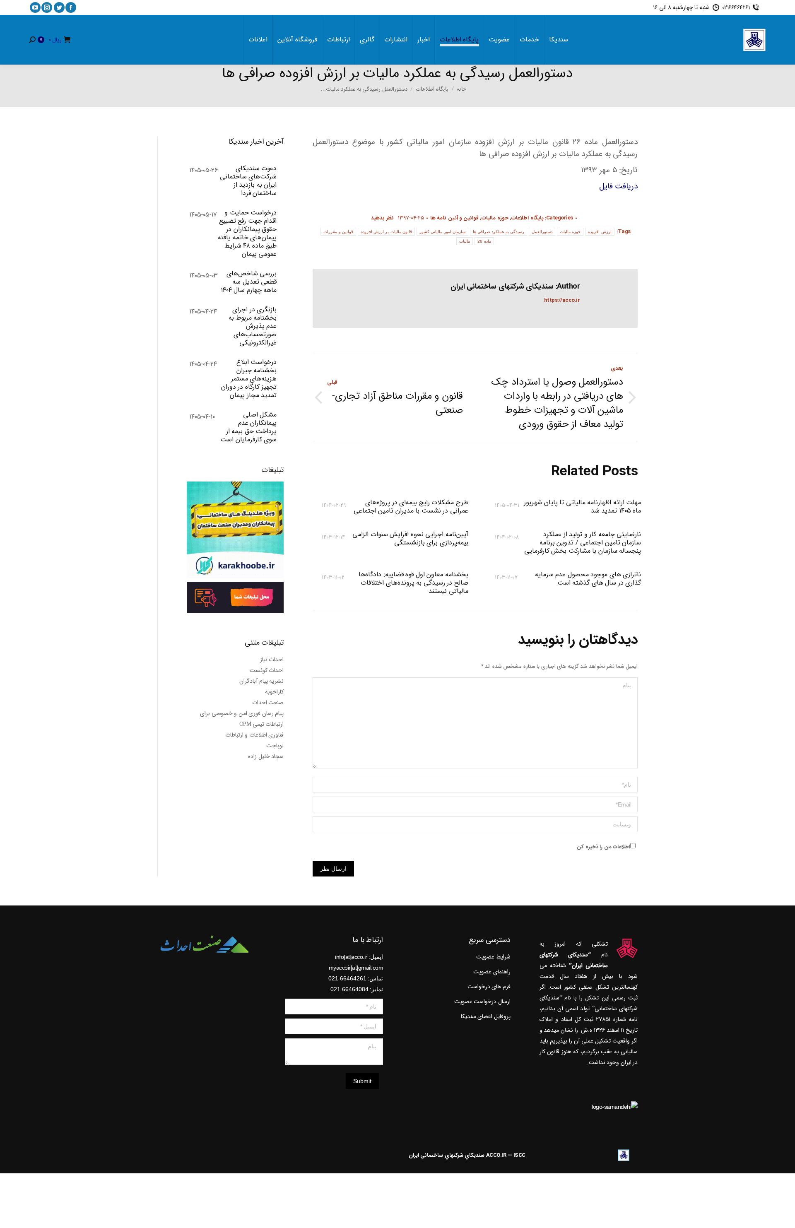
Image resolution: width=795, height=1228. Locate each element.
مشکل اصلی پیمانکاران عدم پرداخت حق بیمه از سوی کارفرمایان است (248, 427)
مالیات (464, 241)
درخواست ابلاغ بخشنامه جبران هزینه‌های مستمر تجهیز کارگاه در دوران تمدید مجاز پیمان (249, 379)
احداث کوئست (267, 670)
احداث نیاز (272, 659)
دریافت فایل (618, 186)
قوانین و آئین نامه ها (454, 218)
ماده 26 (484, 241)
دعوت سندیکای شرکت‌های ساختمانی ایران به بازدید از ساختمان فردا (248, 180)
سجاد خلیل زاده (266, 756)
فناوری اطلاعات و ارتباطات (254, 734)
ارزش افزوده (599, 231)
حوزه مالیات (495, 218)
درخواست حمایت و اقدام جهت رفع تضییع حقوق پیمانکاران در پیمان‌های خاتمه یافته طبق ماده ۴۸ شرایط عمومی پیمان (247, 233)
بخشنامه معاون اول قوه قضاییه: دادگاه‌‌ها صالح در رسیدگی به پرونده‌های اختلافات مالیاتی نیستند (413, 583)
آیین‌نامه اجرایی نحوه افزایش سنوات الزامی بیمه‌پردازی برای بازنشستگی (410, 539)
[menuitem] (558, 40)
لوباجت (275, 745)
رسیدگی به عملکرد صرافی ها (498, 231)
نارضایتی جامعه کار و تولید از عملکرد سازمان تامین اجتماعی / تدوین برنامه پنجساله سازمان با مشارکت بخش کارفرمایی (582, 542)
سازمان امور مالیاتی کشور (442, 231)
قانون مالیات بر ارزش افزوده (386, 231)
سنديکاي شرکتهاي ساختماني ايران (447, 1155)
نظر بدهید (382, 218)
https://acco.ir (562, 300)
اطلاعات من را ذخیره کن (603, 847)
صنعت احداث (268, 702)
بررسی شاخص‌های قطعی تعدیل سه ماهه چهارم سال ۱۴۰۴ (249, 282)
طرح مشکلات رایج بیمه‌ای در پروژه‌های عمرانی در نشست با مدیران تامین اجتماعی (411, 506)
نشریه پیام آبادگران (261, 681)
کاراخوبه (274, 691)
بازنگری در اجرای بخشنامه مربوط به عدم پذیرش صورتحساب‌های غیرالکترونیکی (253, 326)
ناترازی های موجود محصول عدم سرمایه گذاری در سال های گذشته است (588, 579)
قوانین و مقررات (338, 231)
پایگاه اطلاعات (527, 218)
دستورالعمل (542, 231)
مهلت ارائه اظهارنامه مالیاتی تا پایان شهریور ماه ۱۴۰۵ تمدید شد (582, 506)
